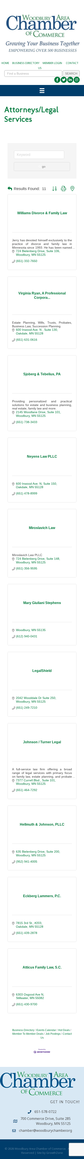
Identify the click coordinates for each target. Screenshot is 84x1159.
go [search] (43, 166)
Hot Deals (64, 1030)
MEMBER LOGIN (52, 63)
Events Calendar (46, 1030)
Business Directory (23, 1030)
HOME (5, 63)
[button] (10, 188)
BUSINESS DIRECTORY (25, 63)
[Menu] (42, 90)
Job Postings (53, 1033)
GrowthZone (54, 1153)
